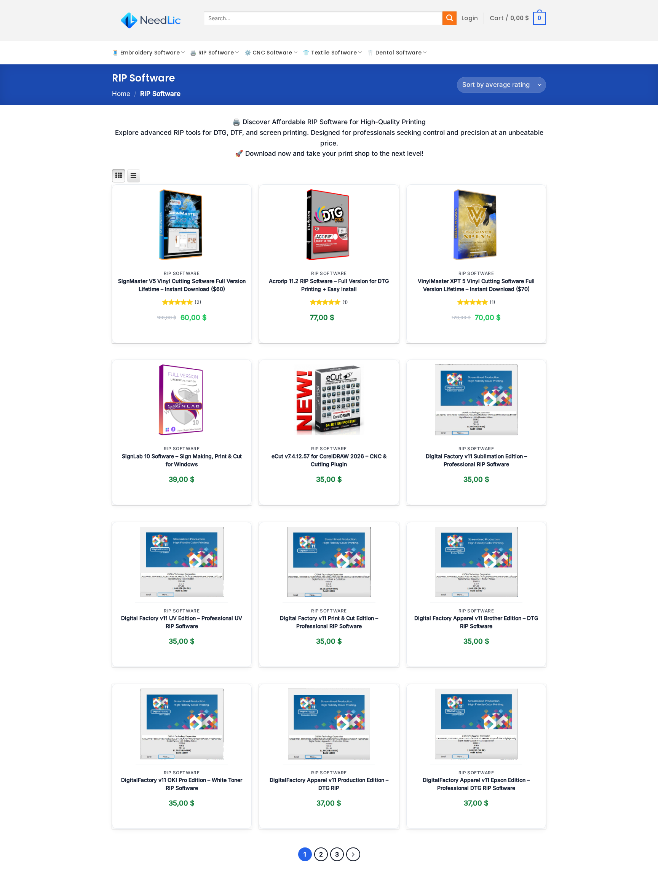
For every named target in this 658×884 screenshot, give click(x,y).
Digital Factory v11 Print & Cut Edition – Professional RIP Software (329, 622)
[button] (470, 18)
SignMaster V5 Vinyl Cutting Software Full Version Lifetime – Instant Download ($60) (182, 285)
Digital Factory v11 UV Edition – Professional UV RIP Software (181, 622)
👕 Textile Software (330, 52)
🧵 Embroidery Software (146, 52)
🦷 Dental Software (394, 52)
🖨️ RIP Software (212, 52)
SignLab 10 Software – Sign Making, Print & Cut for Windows (182, 460)
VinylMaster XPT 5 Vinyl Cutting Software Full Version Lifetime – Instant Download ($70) (476, 285)
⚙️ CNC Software (268, 52)
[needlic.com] (152, 20)
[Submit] (449, 18)
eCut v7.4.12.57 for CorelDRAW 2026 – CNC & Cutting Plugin (329, 460)
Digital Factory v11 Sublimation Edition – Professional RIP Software (476, 460)
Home (121, 94)
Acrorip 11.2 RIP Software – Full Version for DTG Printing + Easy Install (329, 285)
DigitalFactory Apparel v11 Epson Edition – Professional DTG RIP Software (476, 784)
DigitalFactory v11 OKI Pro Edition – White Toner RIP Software (181, 784)
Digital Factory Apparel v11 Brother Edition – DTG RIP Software (476, 622)
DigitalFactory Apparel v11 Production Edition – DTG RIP (329, 784)
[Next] (353, 854)
